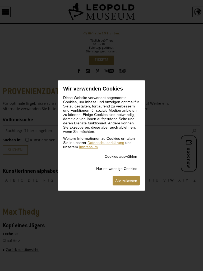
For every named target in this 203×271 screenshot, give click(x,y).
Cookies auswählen (121, 156)
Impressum (88, 147)
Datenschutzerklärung (105, 143)
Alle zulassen (126, 181)
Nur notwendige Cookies (116, 168)
